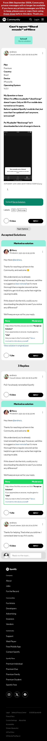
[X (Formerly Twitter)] (17, 695)
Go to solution (25, 41)
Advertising (11, 613)
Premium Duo (12, 669)
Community (13, 19)
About (9, 580)
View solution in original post (16, 345)
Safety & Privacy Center (19, 713)
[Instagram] (9, 695)
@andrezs (17, 259)
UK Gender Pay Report (13, 736)
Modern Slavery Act (12, 728)
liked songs (22, 210)
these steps (9, 13)
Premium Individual (14, 663)
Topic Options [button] (22, 229)
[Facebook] (25, 695)
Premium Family (13, 674)
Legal (8, 713)
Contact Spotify (13, 651)
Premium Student (13, 679)
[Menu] (42, 19)
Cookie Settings (11, 720)
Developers (11, 608)
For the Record (12, 591)
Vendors (10, 624)
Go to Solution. (19, 202)
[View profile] (6, 53)
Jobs (8, 586)
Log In (36, 19)
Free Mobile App (13, 646)
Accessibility (10, 724)
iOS (13, 210)
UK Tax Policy (10, 732)
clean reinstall (21, 283)
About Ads (22, 720)
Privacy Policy (10, 716)
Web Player (11, 641)
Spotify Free (11, 684)
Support (9, 636)
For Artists (10, 603)
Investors (10, 619)
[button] (42, 53)
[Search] (31, 19)
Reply (35, 221)
